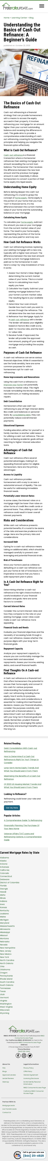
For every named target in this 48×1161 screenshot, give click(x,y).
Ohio (2, 966)
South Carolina (7, 982)
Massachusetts (7, 926)
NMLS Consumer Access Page (29, 1037)
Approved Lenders (9, 1075)
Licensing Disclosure (31, 1078)
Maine (3, 916)
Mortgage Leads (8, 1105)
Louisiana (4, 913)
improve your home (13, 384)
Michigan (4, 919)
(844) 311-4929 (33, 1156)
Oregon (3, 972)
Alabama (4, 857)
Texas (3, 991)
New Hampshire (7, 947)
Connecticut (6, 876)
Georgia (4, 888)
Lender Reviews (8, 1078)
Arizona (3, 863)
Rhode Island (6, 978)
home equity (21, 197)
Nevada (3, 944)
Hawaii (3, 891)
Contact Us (6, 1112)
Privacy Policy (29, 1068)
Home (6, 17)
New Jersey (5, 950)
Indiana (3, 901)
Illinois (3, 898)
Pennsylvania (6, 975)
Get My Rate (12, 807)
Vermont (4, 997)
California (4, 870)
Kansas (3, 907)
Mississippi (5, 932)
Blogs (4, 1071)
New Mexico (5, 954)
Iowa (2, 904)
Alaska (3, 860)
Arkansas (4, 867)
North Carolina (7, 960)
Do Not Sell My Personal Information (32, 1083)
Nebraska (4, 941)
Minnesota (5, 929)
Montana (4, 938)
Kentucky (4, 910)
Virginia (3, 1000)
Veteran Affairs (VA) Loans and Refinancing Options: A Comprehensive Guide (23, 836)
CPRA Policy (28, 1071)
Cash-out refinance (13, 155)
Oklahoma (5, 969)
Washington (6, 1003)
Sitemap (5, 1082)
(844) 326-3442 (24, 1051)
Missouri (4, 935)
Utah (2, 994)
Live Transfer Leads (9, 1109)
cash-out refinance (19, 319)
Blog (31, 17)
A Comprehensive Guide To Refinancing (23, 820)
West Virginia (6, 1006)
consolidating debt (22, 414)
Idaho (2, 895)
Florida (3, 885)
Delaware (4, 879)
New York (4, 957)
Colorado (4, 873)
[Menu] (41, 6)
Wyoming (4, 1013)
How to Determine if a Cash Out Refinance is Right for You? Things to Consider (21, 759)
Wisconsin (5, 1010)
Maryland (4, 923)
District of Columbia (9, 882)
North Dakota (6, 963)
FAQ (3, 1068)
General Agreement (31, 1075)
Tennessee (5, 988)
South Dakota (6, 985)
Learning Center (19, 17)
